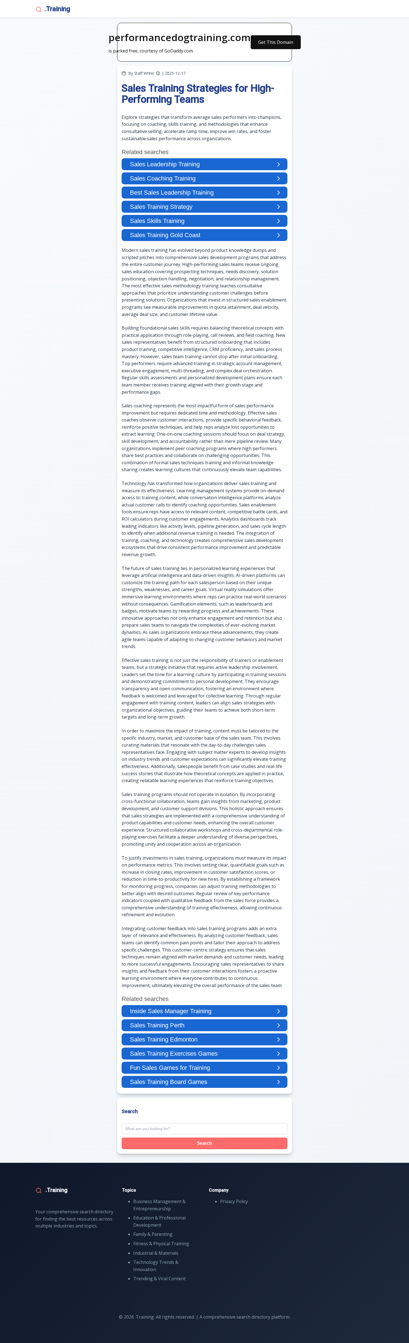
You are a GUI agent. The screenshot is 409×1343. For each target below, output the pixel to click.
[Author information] (158, 73)
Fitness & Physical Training (161, 1244)
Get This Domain (275, 42)
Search (204, 1143)
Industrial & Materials (155, 1253)
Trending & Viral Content (159, 1279)
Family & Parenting (153, 1234)
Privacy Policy (234, 1201)
